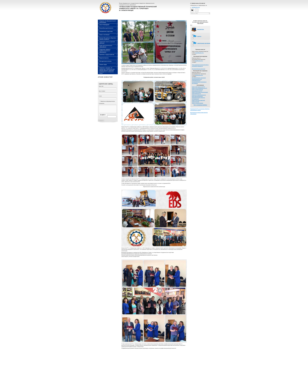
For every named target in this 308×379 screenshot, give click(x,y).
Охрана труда (103, 64)
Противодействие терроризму (199, 77)
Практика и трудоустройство (106, 54)
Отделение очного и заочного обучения (107, 42)
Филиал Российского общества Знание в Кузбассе (107, 38)
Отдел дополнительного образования (105, 46)
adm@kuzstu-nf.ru (196, 7)
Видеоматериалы (104, 58)
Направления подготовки (106, 31)
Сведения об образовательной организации (107, 21)
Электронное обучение (203, 43)
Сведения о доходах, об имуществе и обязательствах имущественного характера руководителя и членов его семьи (107, 70)
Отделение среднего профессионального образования (104, 51)
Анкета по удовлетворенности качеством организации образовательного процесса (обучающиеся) (199, 97)
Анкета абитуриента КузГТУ (198, 86)
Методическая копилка (105, 61)
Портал (199, 36)
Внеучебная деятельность (106, 28)
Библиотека (200, 29)
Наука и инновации (104, 34)
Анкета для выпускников (197, 103)
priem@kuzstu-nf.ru (199, 52)
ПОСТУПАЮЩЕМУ (104, 24)
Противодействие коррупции (198, 69)
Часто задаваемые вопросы (200, 105)
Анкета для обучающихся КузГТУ (199, 88)
